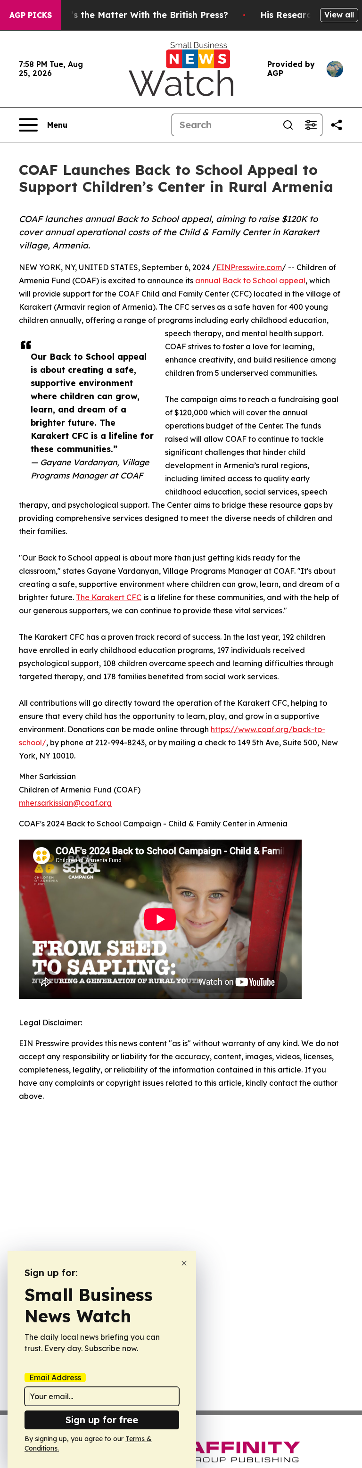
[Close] (184, 1263)
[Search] (288, 125)
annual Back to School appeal (250, 280)
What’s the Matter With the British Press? (138, 14)
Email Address (55, 1377)
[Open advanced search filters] (310, 125)
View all (339, 14)
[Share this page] (336, 124)
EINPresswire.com (249, 267)
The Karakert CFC (108, 597)
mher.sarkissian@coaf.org (65, 803)
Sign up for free (102, 1420)
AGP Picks (30, 15)
